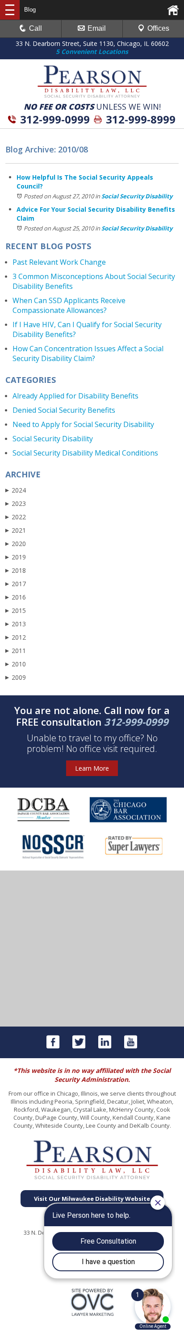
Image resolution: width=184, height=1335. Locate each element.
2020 (15, 543)
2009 (15, 677)
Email (97, 28)
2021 (15, 530)
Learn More (92, 768)
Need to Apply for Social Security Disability (83, 424)
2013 (15, 624)
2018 (15, 570)
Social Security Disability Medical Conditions (85, 453)
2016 (15, 597)
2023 (15, 503)
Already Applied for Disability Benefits (75, 396)
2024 (15, 490)
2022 (15, 517)
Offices (158, 28)
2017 (15, 583)
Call (35, 28)
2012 (15, 637)
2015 (15, 610)
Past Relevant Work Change (59, 262)
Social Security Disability (136, 196)
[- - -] (10, 10)
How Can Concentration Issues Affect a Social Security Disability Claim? (88, 353)
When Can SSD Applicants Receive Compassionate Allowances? (69, 305)
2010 (15, 664)
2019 (15, 557)
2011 (15, 650)
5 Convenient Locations (92, 51)
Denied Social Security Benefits (64, 410)
